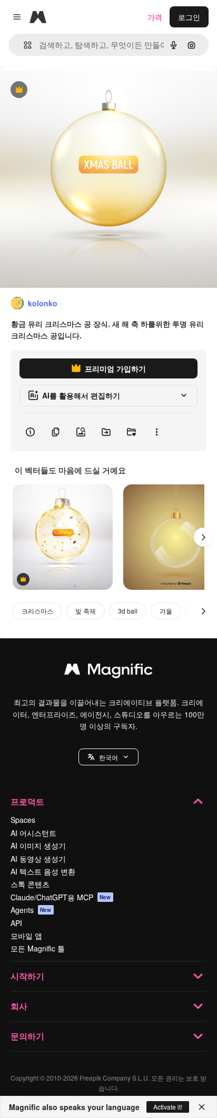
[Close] (201, 1107)
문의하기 (27, 1036)
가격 (154, 17)
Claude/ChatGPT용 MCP (61, 897)
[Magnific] (108, 671)
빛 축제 (85, 610)
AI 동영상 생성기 (38, 858)
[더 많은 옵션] (156, 432)
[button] (108, 756)
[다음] (203, 537)
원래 (60, 90)
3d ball (127, 610)
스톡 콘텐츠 (30, 884)
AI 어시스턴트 (33, 833)
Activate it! (167, 1106)
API (16, 923)
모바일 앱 (26, 935)
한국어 (108, 757)
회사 (19, 1006)
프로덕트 (27, 801)
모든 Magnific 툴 (38, 948)
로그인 (189, 17)
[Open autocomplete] (23, 45)
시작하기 (27, 976)
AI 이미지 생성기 (38, 845)
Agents (31, 910)
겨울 (166, 610)
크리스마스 (37, 610)
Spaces (23, 819)
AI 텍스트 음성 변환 (43, 871)
